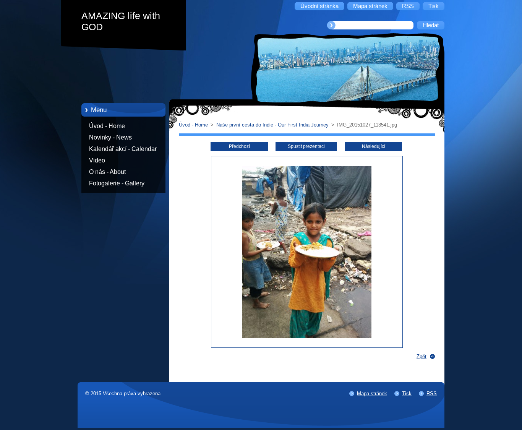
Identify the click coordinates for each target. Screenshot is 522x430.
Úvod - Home (107, 126)
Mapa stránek (372, 393)
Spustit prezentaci (306, 146)
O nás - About (107, 172)
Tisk (407, 393)
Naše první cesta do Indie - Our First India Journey (272, 125)
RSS (431, 393)
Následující (373, 146)
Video (97, 160)
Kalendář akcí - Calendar (123, 149)
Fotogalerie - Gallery (116, 183)
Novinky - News (110, 137)
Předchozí (239, 146)
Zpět (421, 356)
